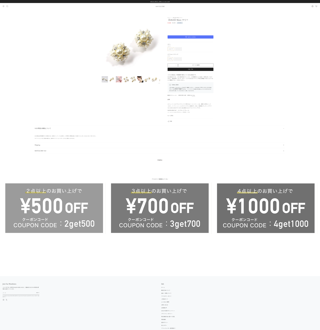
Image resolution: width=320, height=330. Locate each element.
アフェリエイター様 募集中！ (168, 328)
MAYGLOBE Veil (40, 151)
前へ (101, 46)
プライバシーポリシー (166, 313)
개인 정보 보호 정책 (27, 295)
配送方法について (165, 290)
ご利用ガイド (164, 299)
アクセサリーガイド (166, 296)
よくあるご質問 (165, 302)
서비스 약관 (34, 295)
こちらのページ (179, 87)
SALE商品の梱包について (43, 128)
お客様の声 (164, 308)
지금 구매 (190, 69)
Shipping (37, 145)
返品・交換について (166, 293)
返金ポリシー (164, 322)
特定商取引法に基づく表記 (168, 316)
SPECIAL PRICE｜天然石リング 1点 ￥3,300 (160, 1)
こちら (193, 95)
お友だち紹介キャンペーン (168, 310)
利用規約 (163, 319)
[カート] (316, 6)
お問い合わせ (164, 305)
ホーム (169, 17)
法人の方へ (164, 325)
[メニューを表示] (3, 6)
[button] (190, 37)
